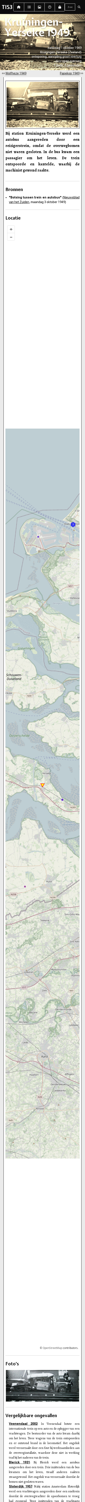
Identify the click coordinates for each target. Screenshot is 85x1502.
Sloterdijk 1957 (20, 1486)
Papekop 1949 (70, 73)
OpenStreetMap (52, 1348)
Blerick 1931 (19, 1462)
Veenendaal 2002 (23, 1423)
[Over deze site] (49, 7)
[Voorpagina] (18, 7)
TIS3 (7, 7)
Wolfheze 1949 (15, 73)
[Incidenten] (29, 7)
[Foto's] (39, 7)
